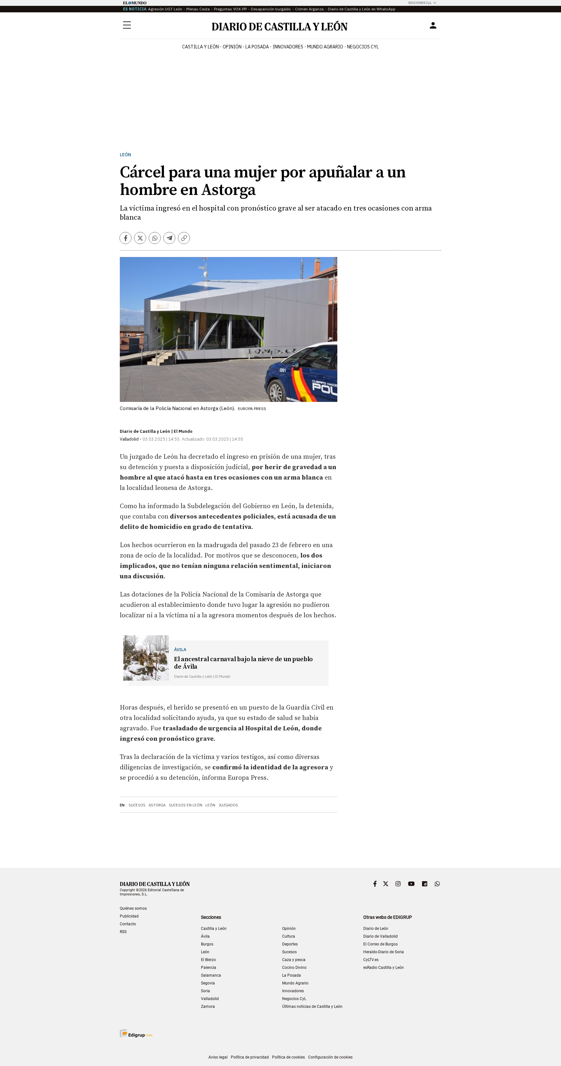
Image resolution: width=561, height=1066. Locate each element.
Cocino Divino (294, 967)
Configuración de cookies (330, 1057)
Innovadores (288, 47)
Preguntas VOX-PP (230, 8)
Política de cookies (288, 1057)
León (125, 155)
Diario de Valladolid (380, 936)
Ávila (205, 936)
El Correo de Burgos (380, 944)
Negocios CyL (363, 47)
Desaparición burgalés (271, 8)
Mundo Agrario (325, 47)
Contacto (128, 924)
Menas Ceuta (198, 8)
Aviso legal (218, 1057)
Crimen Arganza (309, 8)
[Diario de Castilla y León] (279, 25)
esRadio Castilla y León (383, 967)
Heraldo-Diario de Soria (383, 952)
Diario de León (375, 928)
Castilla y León (200, 47)
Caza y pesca (293, 959)
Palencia (208, 967)
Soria (205, 991)
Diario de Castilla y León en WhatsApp (361, 8)
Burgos (207, 944)
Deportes (290, 944)
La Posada (257, 47)
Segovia (208, 983)
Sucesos (137, 805)
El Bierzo (208, 959)
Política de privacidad (250, 1057)
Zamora (208, 1006)
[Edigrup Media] (136, 1033)
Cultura (288, 936)
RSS (123, 932)
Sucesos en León (185, 805)
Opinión (232, 47)
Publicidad (129, 916)
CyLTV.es (371, 959)
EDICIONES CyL (419, 3)
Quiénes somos (133, 908)
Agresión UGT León (165, 8)
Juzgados (228, 805)
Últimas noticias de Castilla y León (312, 1006)
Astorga (157, 805)
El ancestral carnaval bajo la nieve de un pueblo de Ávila (243, 663)
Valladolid (210, 998)
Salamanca (211, 975)
